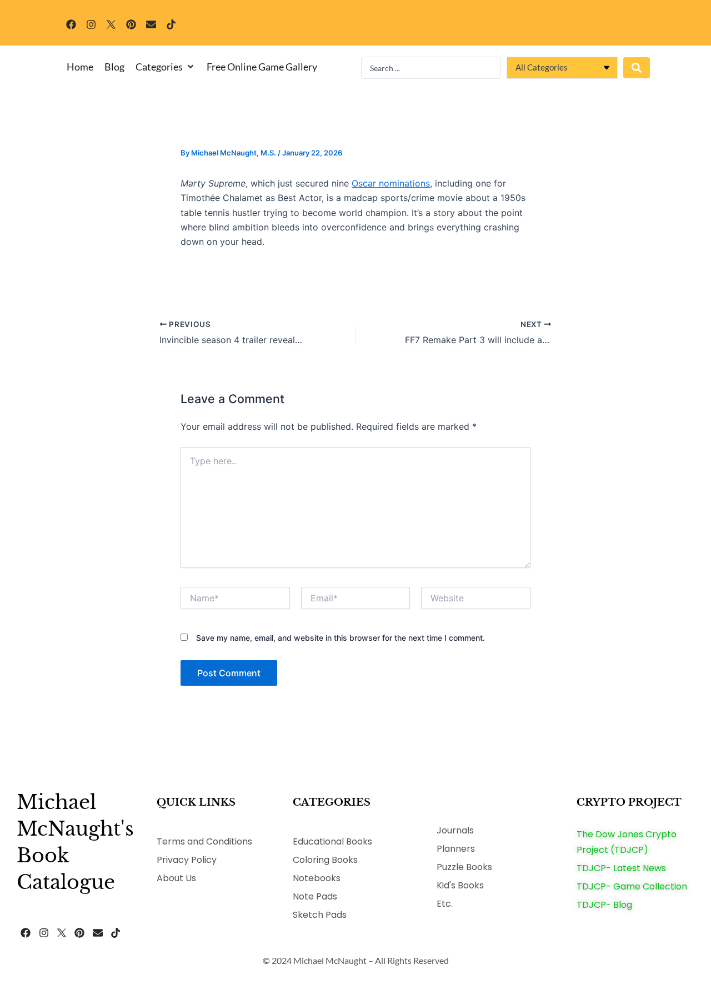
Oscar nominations (391, 183)
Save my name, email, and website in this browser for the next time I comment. (340, 637)
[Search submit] (636, 67)
